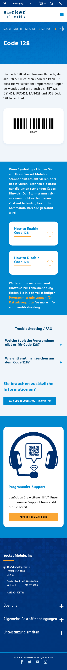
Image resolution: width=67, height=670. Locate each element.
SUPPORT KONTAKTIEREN (33, 517)
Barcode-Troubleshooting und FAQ (30, 401)
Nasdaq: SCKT (14, 592)
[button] (60, 3)
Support (47, 29)
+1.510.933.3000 (30, 585)
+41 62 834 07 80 (30, 581)
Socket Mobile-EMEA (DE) (20, 29)
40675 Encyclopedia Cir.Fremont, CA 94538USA (19, 571)
